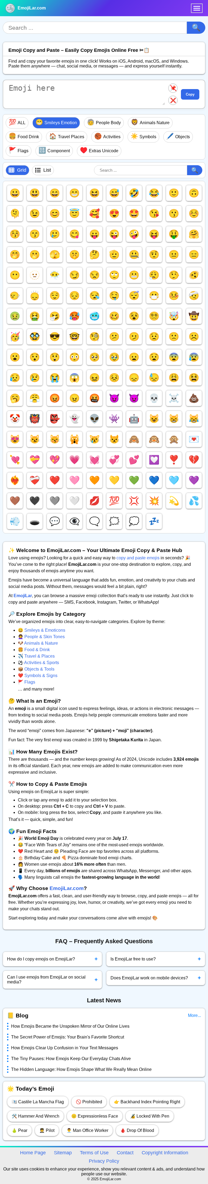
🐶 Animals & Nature (38, 643)
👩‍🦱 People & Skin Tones (41, 636)
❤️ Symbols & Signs (37, 675)
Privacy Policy (104, 1161)
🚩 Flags (26, 682)
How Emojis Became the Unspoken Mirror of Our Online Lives (70, 1026)
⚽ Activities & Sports (38, 662)
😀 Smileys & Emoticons (41, 630)
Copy (190, 94)
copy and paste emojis (138, 558)
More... (194, 1015)
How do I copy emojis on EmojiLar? (52, 959)
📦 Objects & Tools (36, 669)
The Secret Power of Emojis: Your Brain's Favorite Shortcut (67, 1037)
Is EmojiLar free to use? (155, 959)
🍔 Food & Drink (34, 649)
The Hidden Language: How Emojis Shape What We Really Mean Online (81, 1069)
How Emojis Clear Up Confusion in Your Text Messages (64, 1048)
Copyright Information (165, 1152)
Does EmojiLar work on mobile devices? (155, 978)
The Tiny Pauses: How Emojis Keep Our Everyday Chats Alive (71, 1058)
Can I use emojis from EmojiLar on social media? (52, 979)
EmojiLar (23, 595)
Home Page (33, 1152)
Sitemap (63, 1152)
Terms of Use (94, 1152)
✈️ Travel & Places (36, 656)
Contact (125, 1152)
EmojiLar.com (32, 8)
